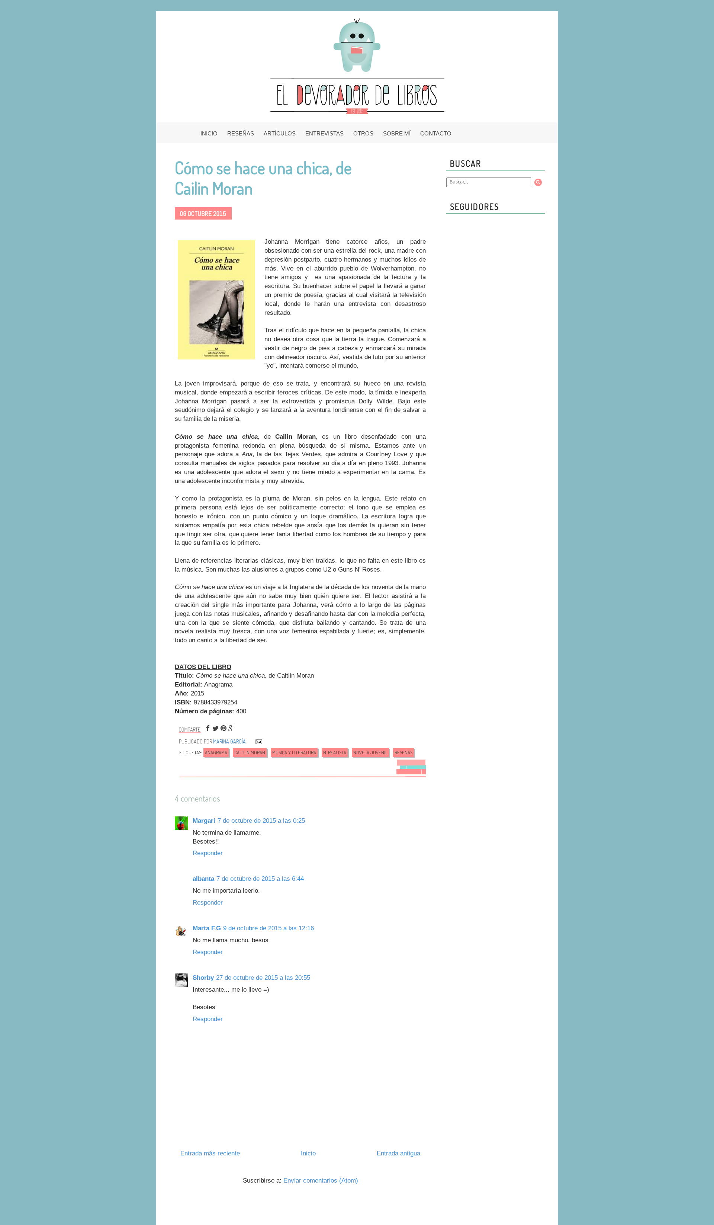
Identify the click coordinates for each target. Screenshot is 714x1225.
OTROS (363, 133)
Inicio (308, 1153)
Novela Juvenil (370, 752)
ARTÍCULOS (280, 133)
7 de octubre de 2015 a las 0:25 (261, 820)
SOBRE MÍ (397, 133)
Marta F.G (207, 928)
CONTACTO (435, 133)
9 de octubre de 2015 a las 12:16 (268, 928)
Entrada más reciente (210, 1153)
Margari (204, 820)
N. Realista (334, 752)
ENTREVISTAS (324, 133)
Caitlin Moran (249, 752)
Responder (208, 853)
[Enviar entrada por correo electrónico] (258, 741)
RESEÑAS (240, 133)
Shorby (203, 977)
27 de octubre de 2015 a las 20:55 (263, 977)
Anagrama (216, 752)
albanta (203, 878)
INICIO (209, 133)
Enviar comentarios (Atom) (320, 1180)
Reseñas (403, 752)
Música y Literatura (294, 752)
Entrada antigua (398, 1153)
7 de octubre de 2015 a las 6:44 (260, 878)
